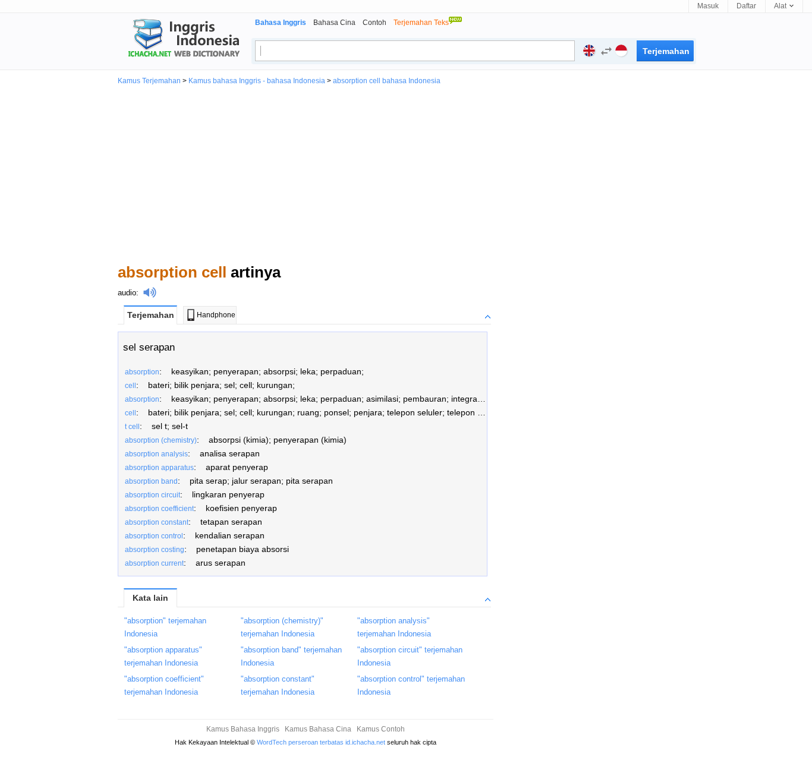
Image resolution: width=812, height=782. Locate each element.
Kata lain (150, 598)
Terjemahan (150, 315)
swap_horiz (606, 51)
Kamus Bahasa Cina (318, 729)
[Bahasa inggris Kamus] (181, 39)
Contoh (374, 22)
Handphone (216, 315)
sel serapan (149, 347)
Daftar (746, 6)
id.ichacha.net (365, 742)
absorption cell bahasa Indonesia (386, 81)
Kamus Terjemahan (149, 81)
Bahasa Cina (334, 22)
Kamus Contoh (381, 729)
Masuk (708, 6)
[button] (603, 53)
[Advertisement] (406, 173)
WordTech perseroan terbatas (300, 742)
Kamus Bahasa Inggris (242, 729)
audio (127, 292)
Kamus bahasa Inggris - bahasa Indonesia (256, 81)
